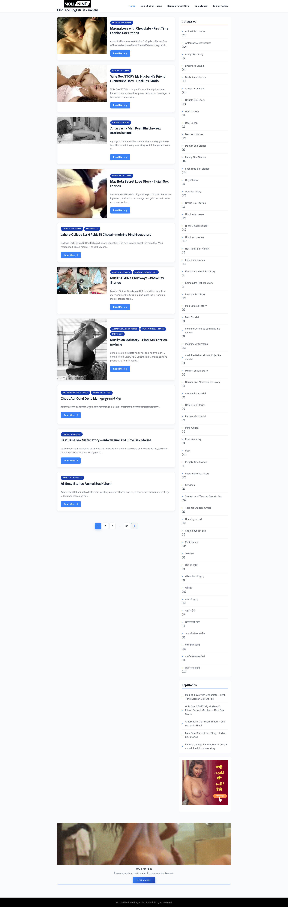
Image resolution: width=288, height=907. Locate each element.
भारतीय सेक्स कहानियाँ (195, 656)
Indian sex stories (121, 175)
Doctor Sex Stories (195, 145)
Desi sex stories (120, 70)
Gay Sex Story (193, 191)
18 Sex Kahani (220, 6)
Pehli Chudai (192, 427)
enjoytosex (201, 6)
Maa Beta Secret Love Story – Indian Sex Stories (205, 735)
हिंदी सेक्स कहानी (117, 334)
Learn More (144, 880)
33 (126, 526)
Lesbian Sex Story (121, 22)
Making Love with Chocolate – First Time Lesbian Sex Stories (205, 696)
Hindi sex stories (121, 272)
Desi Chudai (192, 111)
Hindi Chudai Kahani (196, 225)
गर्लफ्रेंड (188, 587)
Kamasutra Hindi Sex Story (200, 271)
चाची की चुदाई (191, 599)
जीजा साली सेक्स (192, 622)
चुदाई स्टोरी (190, 610)
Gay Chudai (191, 180)
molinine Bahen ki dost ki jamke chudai (203, 357)
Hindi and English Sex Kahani (77, 10)
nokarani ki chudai (195, 393)
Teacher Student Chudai (198, 507)
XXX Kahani (191, 542)
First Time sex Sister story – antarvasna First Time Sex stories (106, 440)
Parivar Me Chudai (195, 416)
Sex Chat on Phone (151, 6)
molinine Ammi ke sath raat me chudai (202, 330)
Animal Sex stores (72, 478)
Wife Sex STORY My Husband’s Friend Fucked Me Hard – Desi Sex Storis (204, 710)
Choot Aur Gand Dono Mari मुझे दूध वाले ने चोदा (91, 398)
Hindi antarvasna (194, 214)
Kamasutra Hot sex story (199, 282)
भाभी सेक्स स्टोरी (192, 644)
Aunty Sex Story (102, 393)
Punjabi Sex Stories (196, 461)
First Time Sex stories (197, 168)
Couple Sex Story (72, 229)
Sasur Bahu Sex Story (197, 473)
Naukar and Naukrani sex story (202, 382)
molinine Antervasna (196, 343)
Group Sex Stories (195, 202)
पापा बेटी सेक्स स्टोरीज (195, 633)
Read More (119, 53)
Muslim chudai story (146, 272)
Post (187, 450)
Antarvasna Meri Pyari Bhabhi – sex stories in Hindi (205, 723)
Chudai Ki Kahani (194, 88)
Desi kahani (191, 122)
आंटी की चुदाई (191, 564)
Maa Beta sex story (196, 305)
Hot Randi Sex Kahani (197, 248)
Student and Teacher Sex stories (203, 496)
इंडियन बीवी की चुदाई (194, 576)
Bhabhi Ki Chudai (120, 122)
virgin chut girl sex (195, 530)
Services (190, 484)
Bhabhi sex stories (195, 77)
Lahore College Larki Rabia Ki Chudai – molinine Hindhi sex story (106, 234)
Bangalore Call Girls (178, 6)
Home (132, 6)
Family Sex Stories (195, 157)
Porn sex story (193, 439)
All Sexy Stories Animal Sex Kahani (86, 484)
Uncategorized (193, 519)
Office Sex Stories (195, 404)
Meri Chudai (92, 229)
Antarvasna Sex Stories (124, 329)
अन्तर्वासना (189, 553)
